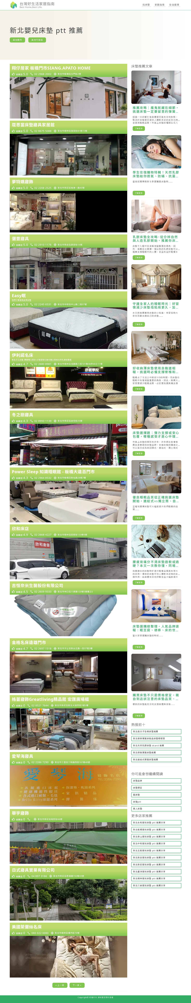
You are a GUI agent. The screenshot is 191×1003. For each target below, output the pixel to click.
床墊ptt (137, 801)
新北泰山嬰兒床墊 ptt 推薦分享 (149, 836)
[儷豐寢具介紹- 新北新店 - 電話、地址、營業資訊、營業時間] (68, 241)
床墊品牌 (137, 780)
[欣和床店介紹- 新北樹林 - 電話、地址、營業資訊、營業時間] (68, 531)
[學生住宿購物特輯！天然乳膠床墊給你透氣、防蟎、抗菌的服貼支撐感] (156, 166)
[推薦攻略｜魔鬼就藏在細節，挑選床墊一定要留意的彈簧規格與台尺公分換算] (156, 102)
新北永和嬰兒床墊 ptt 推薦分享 (149, 822)
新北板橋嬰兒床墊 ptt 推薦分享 (149, 829)
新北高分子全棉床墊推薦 (145, 731)
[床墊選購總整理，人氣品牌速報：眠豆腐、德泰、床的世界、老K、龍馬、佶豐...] (156, 620)
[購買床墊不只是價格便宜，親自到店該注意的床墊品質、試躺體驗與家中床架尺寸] (156, 687)
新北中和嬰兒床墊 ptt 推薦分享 (149, 843)
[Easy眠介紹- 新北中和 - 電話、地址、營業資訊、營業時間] (68, 299)
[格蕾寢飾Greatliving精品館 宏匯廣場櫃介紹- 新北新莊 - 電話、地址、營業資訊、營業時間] (68, 701)
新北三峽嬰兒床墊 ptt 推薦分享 (149, 885)
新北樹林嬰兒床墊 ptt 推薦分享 (149, 878)
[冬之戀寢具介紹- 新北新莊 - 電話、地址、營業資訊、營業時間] (68, 417)
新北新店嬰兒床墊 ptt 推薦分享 (149, 857)
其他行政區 (37, 39)
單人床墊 (137, 808)
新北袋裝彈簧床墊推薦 (144, 752)
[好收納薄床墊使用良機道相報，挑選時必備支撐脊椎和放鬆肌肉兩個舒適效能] (156, 362)
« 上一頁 (59, 985)
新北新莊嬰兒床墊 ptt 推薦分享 (149, 864)
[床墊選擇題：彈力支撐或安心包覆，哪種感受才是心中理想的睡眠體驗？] (156, 427)
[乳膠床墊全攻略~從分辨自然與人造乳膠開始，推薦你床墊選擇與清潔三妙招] (156, 231)
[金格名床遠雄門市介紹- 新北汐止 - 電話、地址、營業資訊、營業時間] (68, 645)
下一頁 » (77, 985)
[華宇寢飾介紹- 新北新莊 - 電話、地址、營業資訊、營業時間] (68, 815)
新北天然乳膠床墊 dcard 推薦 (148, 745)
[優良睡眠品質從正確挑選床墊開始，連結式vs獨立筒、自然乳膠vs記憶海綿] (156, 491)
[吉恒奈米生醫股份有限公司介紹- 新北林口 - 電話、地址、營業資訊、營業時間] (68, 588)
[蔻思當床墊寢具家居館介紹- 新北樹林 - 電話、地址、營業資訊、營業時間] (68, 127)
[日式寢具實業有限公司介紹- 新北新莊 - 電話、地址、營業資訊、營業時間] (68, 872)
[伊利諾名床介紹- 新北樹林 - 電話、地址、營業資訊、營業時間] (68, 359)
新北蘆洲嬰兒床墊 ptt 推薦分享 (149, 871)
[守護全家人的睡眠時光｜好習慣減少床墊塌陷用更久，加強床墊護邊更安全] (156, 296)
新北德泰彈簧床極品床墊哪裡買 (149, 738)
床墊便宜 (137, 787)
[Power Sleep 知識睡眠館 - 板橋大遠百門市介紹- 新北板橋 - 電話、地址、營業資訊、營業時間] (68, 474)
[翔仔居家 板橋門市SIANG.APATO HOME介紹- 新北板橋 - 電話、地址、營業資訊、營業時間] (68, 70)
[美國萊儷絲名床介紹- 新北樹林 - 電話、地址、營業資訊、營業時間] (68, 929)
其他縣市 (17, 39)
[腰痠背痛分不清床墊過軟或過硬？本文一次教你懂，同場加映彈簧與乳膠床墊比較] (156, 556)
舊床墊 (136, 794)
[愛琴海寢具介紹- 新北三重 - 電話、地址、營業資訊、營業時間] (68, 758)
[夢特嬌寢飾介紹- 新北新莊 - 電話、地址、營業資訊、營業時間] (68, 184)
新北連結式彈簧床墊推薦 (145, 759)
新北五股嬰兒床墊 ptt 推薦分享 (149, 850)
